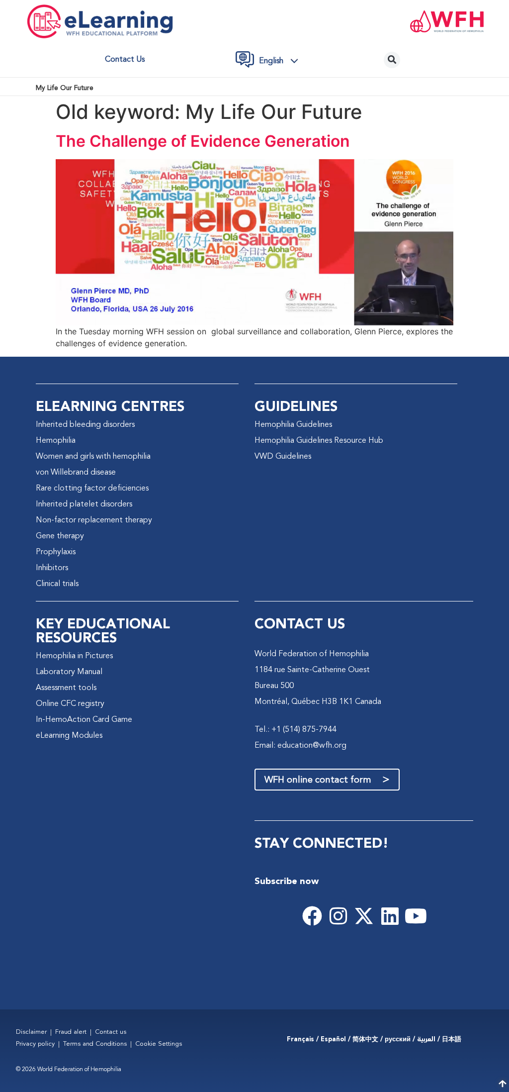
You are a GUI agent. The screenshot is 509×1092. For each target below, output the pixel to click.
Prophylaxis (56, 552)
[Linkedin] (390, 916)
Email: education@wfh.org (300, 746)
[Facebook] (312, 916)
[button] (281, 61)
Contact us (125, 60)
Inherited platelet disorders (84, 504)
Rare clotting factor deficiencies (92, 489)
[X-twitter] (364, 916)
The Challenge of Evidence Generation (203, 141)
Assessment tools (66, 688)
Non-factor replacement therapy (94, 520)
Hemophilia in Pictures (74, 656)
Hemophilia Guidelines (293, 425)
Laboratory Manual (69, 672)
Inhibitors (52, 568)
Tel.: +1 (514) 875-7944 (295, 730)
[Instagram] (338, 916)
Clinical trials (57, 584)
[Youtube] (415, 916)
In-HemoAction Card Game (84, 720)
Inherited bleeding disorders (85, 425)
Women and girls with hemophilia (93, 457)
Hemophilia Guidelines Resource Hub (318, 441)
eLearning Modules (69, 736)
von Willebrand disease (76, 473)
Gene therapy (60, 536)
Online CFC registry (70, 704)
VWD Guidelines (282, 457)
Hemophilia (56, 441)
